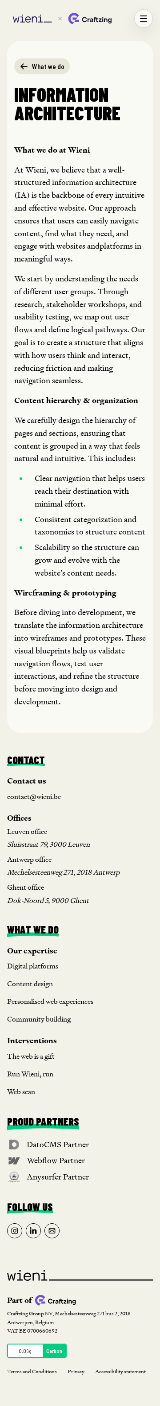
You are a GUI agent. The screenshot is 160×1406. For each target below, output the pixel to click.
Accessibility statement (120, 1371)
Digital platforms (32, 966)
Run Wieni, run (30, 1074)
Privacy (76, 1371)
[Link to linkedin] (33, 1230)
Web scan (21, 1091)
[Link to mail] (52, 1230)
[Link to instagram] (14, 1230)
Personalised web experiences (50, 1001)
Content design (30, 983)
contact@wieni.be (34, 796)
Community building (39, 1019)
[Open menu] (143, 18)
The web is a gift (31, 1056)
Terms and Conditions (32, 1371)
